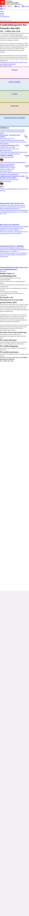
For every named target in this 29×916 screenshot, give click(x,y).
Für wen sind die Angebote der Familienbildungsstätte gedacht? (12, 282)
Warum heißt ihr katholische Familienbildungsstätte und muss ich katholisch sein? (14, 285)
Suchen (14, 22)
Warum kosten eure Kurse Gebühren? (9, 291)
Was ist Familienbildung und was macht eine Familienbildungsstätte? (10, 278)
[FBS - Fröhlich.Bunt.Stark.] (14, 63)
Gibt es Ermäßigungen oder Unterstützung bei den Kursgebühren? (12, 294)
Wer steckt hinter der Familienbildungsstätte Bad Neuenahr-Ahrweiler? (14, 289)
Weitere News (3, 271)
